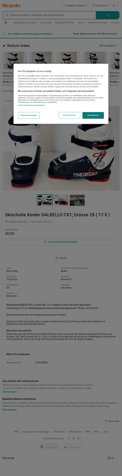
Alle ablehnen (69, 115)
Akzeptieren (93, 115)
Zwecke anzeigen (28, 115)
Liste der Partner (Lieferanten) (31, 105)
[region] (61, 93)
